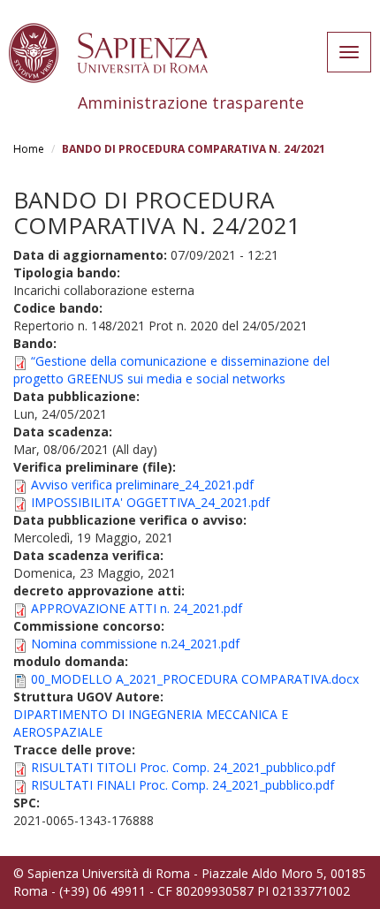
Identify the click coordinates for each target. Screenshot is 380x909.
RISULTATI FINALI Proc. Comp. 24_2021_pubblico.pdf (182, 784)
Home (28, 148)
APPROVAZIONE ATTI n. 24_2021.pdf (136, 608)
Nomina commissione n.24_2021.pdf (135, 643)
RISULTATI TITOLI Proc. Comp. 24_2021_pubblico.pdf (183, 767)
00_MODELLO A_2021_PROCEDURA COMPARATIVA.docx (195, 678)
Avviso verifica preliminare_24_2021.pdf (142, 484)
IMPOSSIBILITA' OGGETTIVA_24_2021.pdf (150, 502)
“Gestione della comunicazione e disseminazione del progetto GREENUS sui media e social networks (171, 369)
